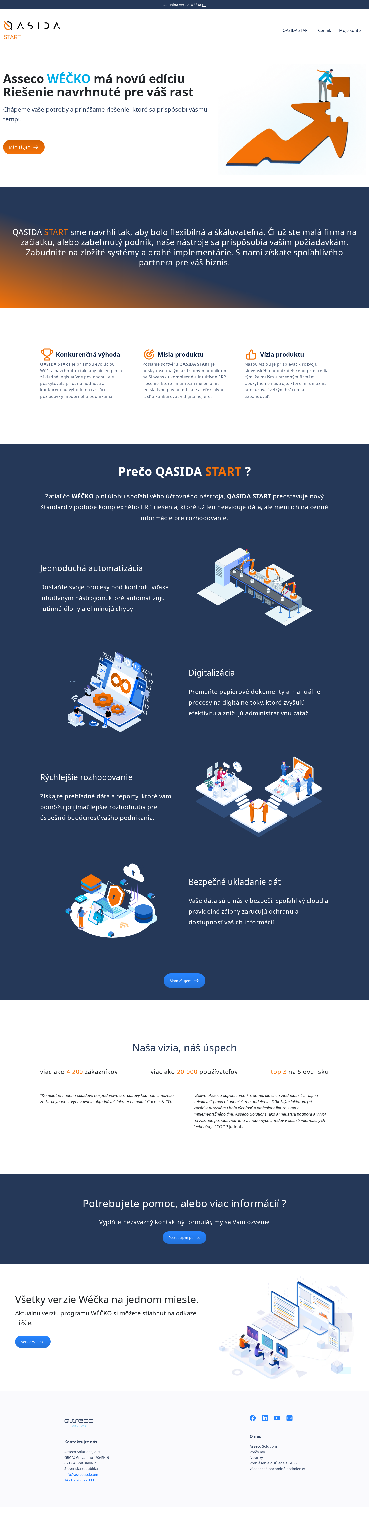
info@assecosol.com (81, 1474)
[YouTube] (277, 1417)
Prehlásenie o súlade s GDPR (274, 1463)
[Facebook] (253, 1417)
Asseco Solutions (264, 1446)
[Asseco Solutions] (289, 1417)
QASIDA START (296, 30)
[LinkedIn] (265, 1417)
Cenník (324, 30)
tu (204, 4)
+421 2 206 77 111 (79, 1480)
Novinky (256, 1457)
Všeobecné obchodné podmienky (277, 1468)
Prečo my (257, 1452)
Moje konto (350, 30)
